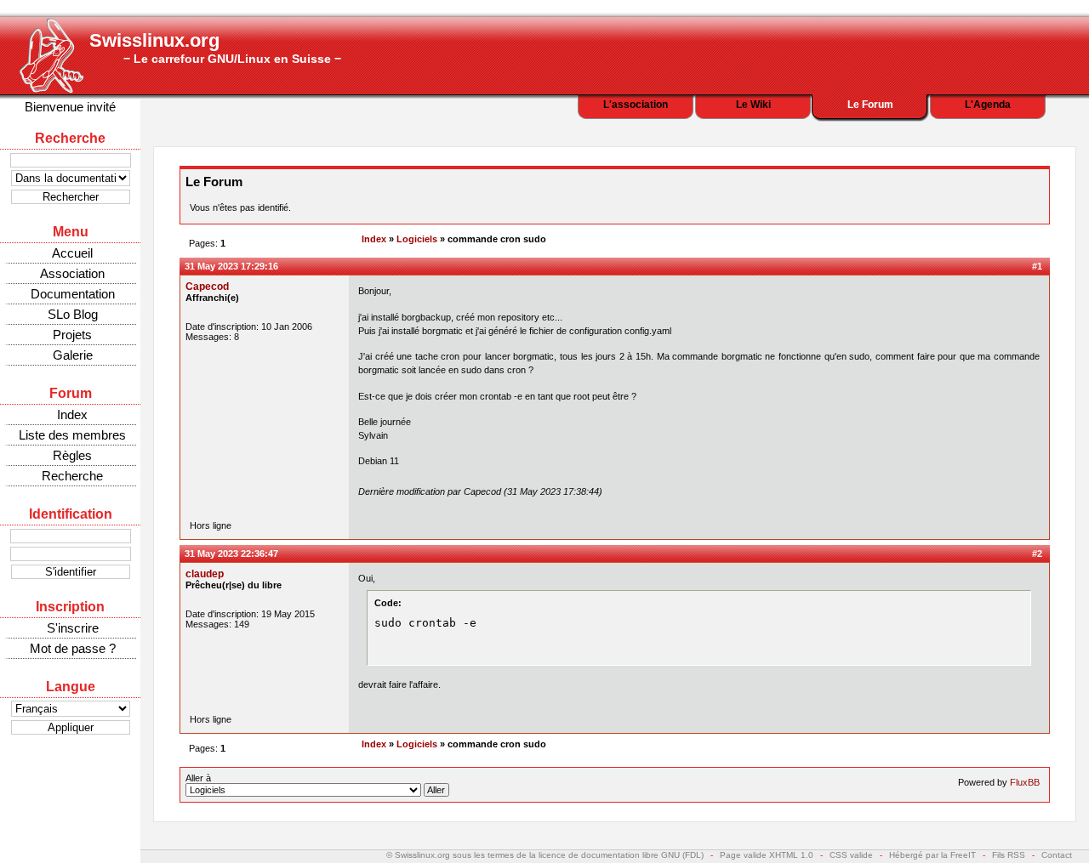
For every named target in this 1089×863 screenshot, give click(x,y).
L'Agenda (988, 105)
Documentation (73, 294)
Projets (72, 334)
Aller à (198, 778)
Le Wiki (753, 105)
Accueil (72, 253)
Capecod (207, 286)
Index (72, 414)
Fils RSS (1008, 855)
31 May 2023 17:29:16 (231, 266)
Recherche (72, 475)
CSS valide (851, 855)
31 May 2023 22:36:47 (231, 553)
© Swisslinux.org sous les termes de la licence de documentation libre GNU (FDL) (545, 855)
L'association (635, 105)
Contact (1056, 855)
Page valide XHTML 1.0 (766, 855)
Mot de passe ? (73, 648)
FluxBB (1025, 782)
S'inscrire (73, 628)
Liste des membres (72, 435)
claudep (204, 574)
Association (72, 273)
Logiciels (416, 239)
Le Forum (870, 105)
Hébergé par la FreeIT (932, 855)
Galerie (73, 355)
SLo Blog (73, 314)
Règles (72, 455)
